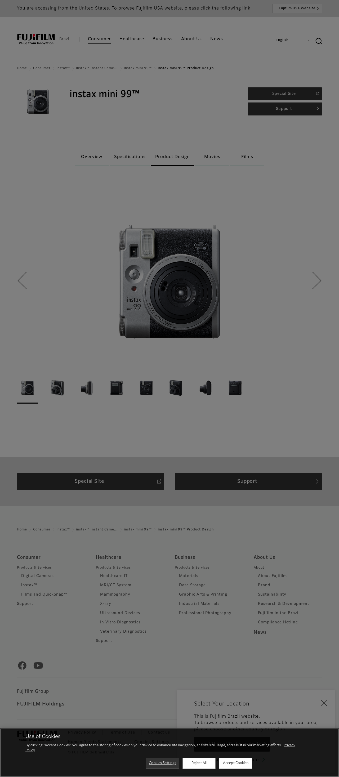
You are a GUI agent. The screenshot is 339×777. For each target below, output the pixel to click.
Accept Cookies (235, 763)
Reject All (199, 763)
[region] (169, 752)
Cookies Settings (162, 763)
